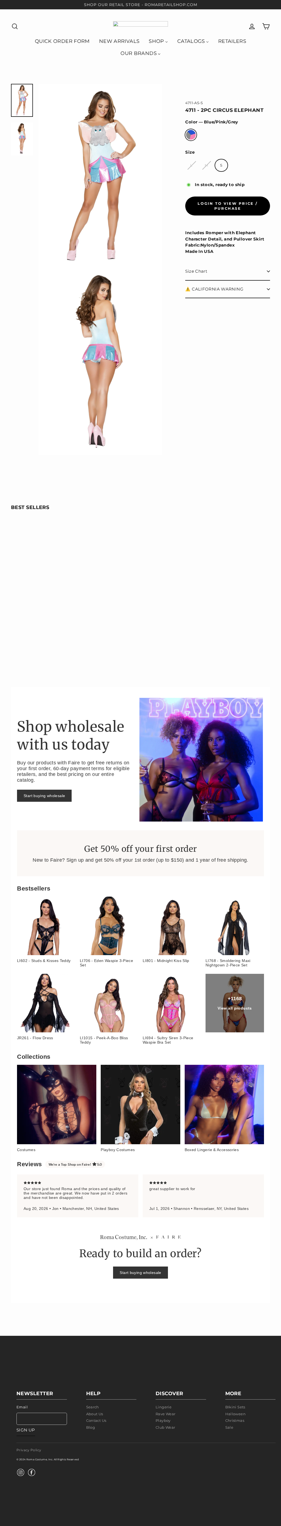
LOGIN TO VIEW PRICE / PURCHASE (228, 206)
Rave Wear (165, 1414)
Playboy (163, 1420)
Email (22, 1407)
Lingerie (164, 1407)
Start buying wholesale (44, 796)
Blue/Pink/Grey (190, 134)
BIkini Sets (235, 1407)
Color (211, 122)
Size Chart (196, 271)
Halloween (235, 1414)
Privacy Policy (28, 1450)
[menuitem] (62, 41)
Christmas (234, 1420)
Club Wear (165, 1427)
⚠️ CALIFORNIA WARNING (214, 289)
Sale (229, 1427)
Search (92, 1407)
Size (190, 152)
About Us (94, 1414)
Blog (90, 1427)
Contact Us (96, 1420)
